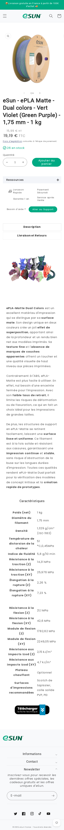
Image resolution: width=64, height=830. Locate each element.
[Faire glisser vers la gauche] (24, 93)
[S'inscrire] (53, 795)
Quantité (9, 155)
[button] (5, 16)
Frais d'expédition (12, 141)
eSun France (25, 827)
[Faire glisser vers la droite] (40, 93)
